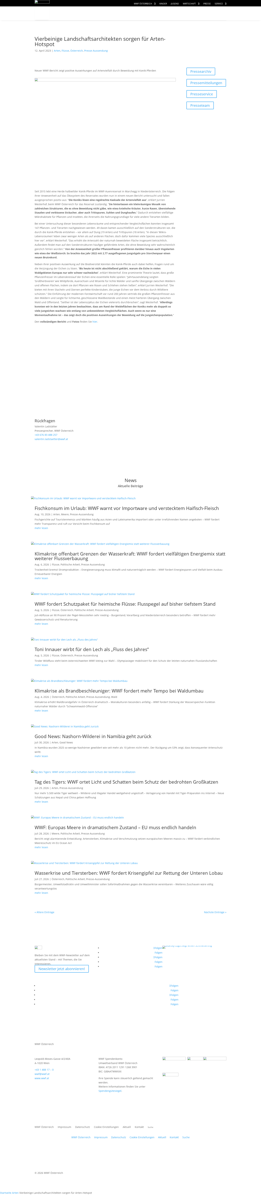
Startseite (5, 1192)
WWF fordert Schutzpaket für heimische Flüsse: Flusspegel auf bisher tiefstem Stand (125, 604)
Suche (186, 1137)
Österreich (76, 50)
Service (219, 3)
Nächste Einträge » (215, 912)
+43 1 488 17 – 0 (44, 1069)
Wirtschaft (189, 3)
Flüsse (65, 50)
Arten (57, 50)
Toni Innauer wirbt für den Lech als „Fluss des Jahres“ (92, 649)
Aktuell (214, 10)
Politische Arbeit (70, 564)
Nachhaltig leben (77, 20)
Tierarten (115, 13)
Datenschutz (82, 1127)
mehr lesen (41, 528)
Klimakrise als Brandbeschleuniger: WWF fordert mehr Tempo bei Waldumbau (119, 691)
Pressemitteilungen (206, 82)
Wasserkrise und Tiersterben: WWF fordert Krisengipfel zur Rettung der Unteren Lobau (129, 873)
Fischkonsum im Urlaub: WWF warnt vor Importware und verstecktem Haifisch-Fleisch (127, 508)
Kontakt (139, 1127)
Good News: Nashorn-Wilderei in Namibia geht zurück (93, 736)
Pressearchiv (200, 71)
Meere (65, 514)
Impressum (64, 1127)
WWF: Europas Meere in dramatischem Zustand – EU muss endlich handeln (115, 827)
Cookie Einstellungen (106, 1127)
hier (95, 321)
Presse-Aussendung (96, 50)
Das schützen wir (77, 13)
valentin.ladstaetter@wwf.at (51, 439)
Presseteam (200, 105)
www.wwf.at (42, 1078)
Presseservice (201, 94)
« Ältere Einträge (44, 912)
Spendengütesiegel (110, 1091)
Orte (138, 13)
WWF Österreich (143, 3)
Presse (207, 3)
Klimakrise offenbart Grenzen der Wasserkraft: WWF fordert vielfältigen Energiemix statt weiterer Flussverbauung (130, 556)
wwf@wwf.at (42, 1074)
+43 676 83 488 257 (46, 434)
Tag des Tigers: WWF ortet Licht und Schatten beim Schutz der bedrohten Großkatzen (126, 782)
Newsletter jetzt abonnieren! (62, 968)
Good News (66, 742)
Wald (114, 697)
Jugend (175, 3)
